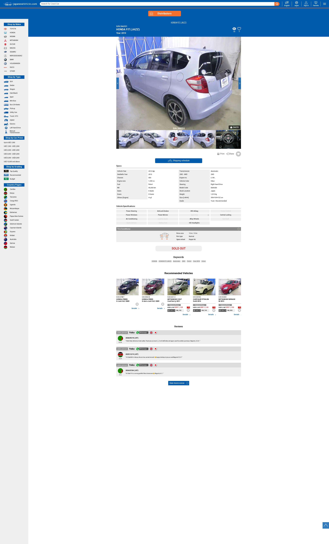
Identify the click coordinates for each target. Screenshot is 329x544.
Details (134, 308)
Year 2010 (196, 261)
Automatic (176, 261)
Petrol (189, 261)
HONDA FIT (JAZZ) (165, 261)
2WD (183, 261)
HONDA (174, 22)
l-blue (203, 261)
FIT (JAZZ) (182, 22)
